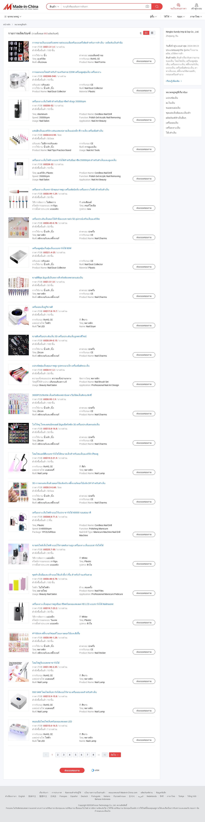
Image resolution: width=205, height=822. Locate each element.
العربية (140, 796)
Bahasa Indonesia (102, 799)
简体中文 (32, 796)
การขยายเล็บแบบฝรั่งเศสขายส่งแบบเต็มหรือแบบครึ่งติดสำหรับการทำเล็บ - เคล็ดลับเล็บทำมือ (77, 42)
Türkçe (181, 796)
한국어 (132, 796)
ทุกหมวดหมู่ (13, 16)
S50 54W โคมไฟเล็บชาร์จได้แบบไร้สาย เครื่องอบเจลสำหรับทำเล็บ (64, 692)
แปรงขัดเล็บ (172, 97)
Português (95, 796)
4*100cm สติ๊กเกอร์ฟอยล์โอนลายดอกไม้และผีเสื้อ (56, 633)
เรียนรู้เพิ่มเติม (174, 80)
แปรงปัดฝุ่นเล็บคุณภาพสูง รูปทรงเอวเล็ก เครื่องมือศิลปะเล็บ (61, 365)
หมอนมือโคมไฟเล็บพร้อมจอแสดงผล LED (52, 721)
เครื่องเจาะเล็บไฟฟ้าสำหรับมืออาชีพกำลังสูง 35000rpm (59, 101)
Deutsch (84, 796)
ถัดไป (115, 754)
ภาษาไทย (171, 796)
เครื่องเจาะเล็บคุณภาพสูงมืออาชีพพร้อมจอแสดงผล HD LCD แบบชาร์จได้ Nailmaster (73, 604)
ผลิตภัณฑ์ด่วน (147, 792)
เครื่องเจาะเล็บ (173, 127)
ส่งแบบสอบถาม (144, 61)
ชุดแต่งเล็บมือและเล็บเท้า (178, 112)
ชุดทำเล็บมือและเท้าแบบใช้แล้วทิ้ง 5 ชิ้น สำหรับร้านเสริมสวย (62, 574)
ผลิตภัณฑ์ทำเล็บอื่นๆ (176, 117)
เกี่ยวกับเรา (43, 792)
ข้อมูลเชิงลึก (161, 792)
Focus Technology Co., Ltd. (104, 805)
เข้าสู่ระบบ (196, 8)
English (22, 796)
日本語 (53, 796)
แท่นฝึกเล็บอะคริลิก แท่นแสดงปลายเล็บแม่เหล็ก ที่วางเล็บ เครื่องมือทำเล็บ (67, 130)
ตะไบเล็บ (170, 102)
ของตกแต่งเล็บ (173, 107)
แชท (97, 770)
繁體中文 (43, 796)
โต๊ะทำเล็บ (171, 132)
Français (63, 796)
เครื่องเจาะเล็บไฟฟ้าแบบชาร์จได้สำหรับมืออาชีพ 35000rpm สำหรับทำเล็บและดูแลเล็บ (74, 160)
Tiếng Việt (191, 796)
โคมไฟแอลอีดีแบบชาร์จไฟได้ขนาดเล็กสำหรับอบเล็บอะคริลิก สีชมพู (65, 453)
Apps (179, 16)
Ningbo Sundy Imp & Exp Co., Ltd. (182, 31)
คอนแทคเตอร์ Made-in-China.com (123, 792)
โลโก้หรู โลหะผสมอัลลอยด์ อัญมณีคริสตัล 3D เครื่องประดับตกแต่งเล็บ (66, 424)
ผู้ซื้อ (152, 16)
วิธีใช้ (166, 16)
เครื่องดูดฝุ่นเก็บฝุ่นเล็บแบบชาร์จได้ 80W (51, 248)
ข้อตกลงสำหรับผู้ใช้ (73, 792)
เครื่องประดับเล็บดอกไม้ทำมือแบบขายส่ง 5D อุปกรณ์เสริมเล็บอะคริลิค (66, 218)
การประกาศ (57, 792)
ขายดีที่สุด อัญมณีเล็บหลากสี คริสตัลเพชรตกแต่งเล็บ (57, 277)
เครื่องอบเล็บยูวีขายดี (42, 306)
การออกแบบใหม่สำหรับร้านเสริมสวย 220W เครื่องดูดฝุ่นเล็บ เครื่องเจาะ (66, 72)
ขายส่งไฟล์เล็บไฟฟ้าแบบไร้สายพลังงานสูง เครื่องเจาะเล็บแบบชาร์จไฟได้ (67, 545)
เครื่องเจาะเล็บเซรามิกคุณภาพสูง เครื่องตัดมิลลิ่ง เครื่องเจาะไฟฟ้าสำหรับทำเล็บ (70, 189)
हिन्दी (162, 796)
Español (74, 796)
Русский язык (120, 796)
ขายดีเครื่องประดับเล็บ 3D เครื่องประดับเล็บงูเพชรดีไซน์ (59, 336)
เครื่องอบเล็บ (172, 122)
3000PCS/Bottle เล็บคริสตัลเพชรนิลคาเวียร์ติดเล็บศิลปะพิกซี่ (62, 395)
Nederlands (152, 796)
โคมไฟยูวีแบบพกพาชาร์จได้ (45, 662)
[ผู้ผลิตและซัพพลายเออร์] (20, 6)
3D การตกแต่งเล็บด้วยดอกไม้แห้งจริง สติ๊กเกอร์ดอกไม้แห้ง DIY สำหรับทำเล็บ (68, 483)
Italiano (107, 796)
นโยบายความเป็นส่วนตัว (94, 792)
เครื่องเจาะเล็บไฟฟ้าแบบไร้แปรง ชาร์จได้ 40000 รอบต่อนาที (61, 512)
